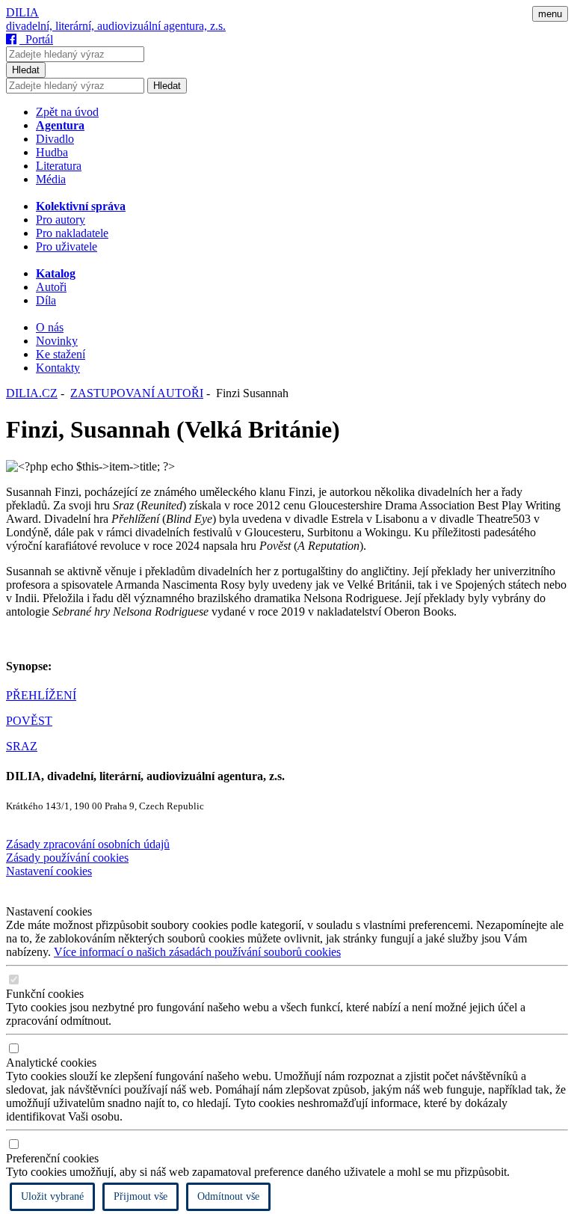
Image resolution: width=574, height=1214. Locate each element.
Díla (46, 300)
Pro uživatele (66, 246)
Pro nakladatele (72, 233)
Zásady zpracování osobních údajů (88, 844)
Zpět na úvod (67, 111)
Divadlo (55, 138)
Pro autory (60, 219)
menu (550, 13)
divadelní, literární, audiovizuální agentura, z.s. (116, 25)
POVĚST (29, 720)
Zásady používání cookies (67, 857)
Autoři (51, 286)
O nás (50, 327)
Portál (36, 39)
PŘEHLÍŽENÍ (41, 695)
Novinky (57, 340)
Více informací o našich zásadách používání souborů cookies (197, 951)
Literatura (58, 165)
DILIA (22, 12)
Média (51, 179)
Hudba (52, 152)
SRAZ (21, 746)
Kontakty (58, 367)
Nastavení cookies (49, 871)
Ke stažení (60, 354)
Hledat (26, 70)
